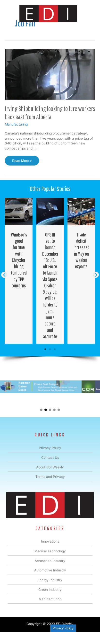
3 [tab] (54, 349)
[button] (4, 275)
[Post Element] (18, 271)
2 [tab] (50, 349)
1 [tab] (45, 349)
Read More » (22, 162)
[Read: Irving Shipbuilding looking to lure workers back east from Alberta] (50, 74)
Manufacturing (16, 124)
